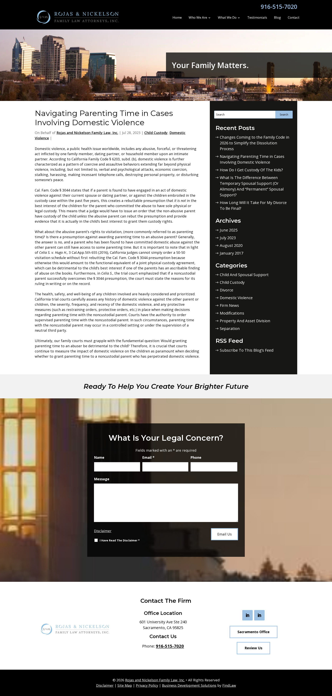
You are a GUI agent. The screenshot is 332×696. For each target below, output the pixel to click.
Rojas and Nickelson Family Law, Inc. (87, 132)
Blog (277, 17)
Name (99, 457)
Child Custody (156, 132)
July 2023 (228, 237)
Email (148, 457)
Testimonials (257, 17)
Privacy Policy (147, 685)
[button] (327, 667)
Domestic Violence (236, 297)
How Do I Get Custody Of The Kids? (251, 169)
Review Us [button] (253, 648)
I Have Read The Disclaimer (120, 540)
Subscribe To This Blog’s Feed (246, 350)
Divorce (226, 290)
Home (177, 17)
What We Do (227, 17)
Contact (293, 17)
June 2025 (228, 230)
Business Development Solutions (189, 685)
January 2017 (231, 253)
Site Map (124, 685)
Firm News (229, 305)
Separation (230, 328)
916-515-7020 (279, 7)
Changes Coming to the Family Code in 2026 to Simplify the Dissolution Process (254, 143)
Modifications (232, 313)
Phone (195, 457)
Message (101, 479)
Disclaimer (102, 531)
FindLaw (229, 685)
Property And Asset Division (245, 320)
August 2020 (231, 245)
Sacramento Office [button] (253, 631)
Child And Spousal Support (244, 274)
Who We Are (198, 17)
